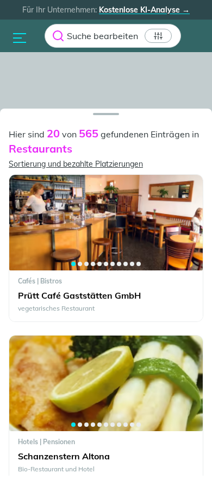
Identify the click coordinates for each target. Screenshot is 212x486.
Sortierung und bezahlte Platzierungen (76, 164)
